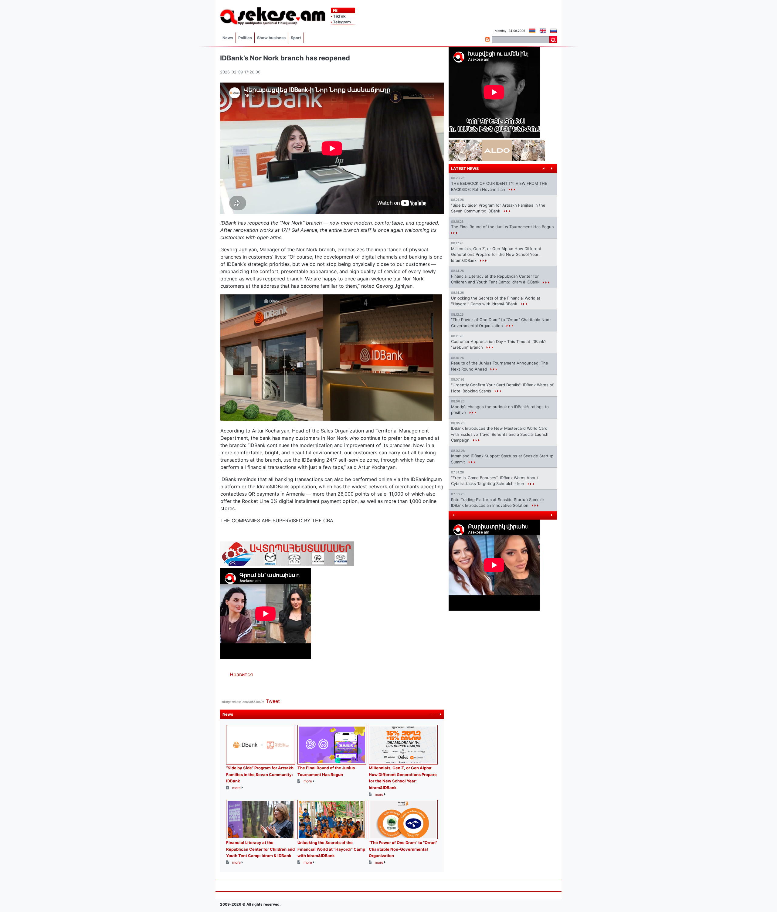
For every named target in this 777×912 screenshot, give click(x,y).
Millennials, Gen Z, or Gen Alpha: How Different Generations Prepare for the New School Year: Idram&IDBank (496, 254)
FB (335, 10)
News (227, 38)
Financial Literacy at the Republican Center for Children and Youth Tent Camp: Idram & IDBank (260, 849)
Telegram (341, 22)
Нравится (241, 674)
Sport (296, 38)
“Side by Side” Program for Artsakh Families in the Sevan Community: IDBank (259, 774)
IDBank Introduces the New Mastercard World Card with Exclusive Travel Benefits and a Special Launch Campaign (499, 434)
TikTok (338, 16)
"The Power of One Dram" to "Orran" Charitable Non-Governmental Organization (403, 849)
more (434, 714)
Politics (245, 38)
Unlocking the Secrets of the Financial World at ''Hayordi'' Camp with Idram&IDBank (331, 849)
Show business (271, 38)
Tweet (273, 701)
